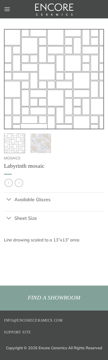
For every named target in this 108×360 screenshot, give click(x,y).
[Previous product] (19, 183)
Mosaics (12, 158)
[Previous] (12, 79)
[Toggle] (9, 199)
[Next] (95, 79)
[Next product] (8, 183)
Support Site (17, 332)
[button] (7, 9)
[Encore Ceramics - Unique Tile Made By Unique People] (54, 9)
